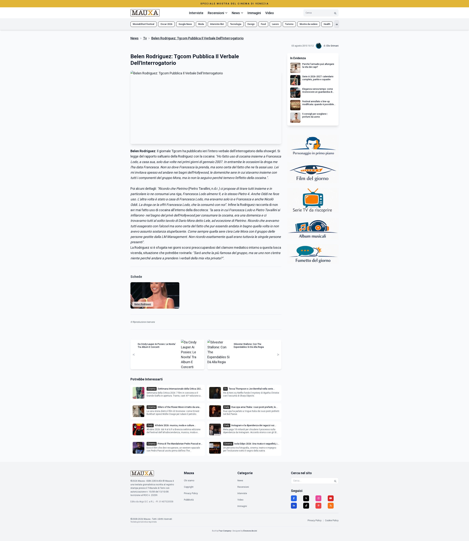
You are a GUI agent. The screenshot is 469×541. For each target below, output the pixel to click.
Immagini (254, 13)
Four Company (225, 531)
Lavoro (275, 24)
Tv (145, 38)
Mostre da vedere (308, 24)
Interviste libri (217, 24)
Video (269, 13)
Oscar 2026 (166, 24)
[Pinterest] (318, 506)
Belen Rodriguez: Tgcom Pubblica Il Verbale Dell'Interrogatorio (197, 38)
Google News (185, 24)
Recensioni (243, 487)
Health (327, 24)
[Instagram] (318, 498)
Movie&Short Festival (143, 24)
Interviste (196, 13)
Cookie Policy (332, 520)
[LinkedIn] (294, 506)
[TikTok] (306, 506)
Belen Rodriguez (142, 304)
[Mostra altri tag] (336, 24)
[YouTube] (331, 498)
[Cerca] (335, 12)
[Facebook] (294, 498)
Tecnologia (235, 24)
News (134, 38)
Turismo (289, 24)
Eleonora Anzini (250, 531)
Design (251, 24)
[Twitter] (306, 498)
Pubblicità (189, 500)
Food (263, 24)
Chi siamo (189, 480)
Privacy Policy (191, 493)
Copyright (188, 487)
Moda (201, 24)
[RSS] (331, 506)
